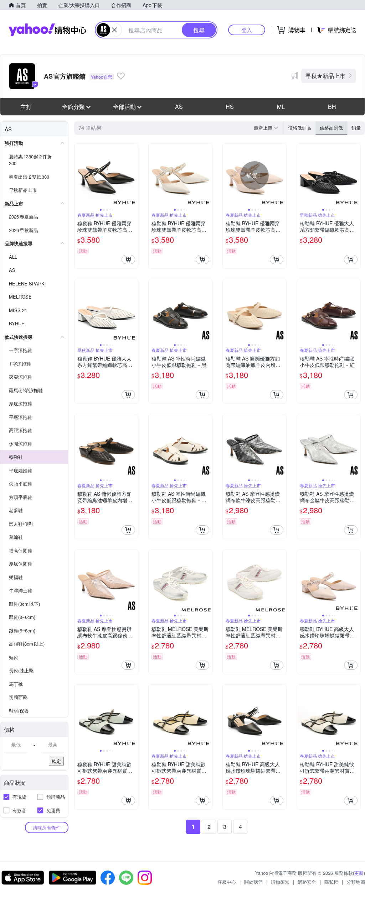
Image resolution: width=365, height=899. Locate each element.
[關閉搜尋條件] (114, 30)
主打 (26, 106)
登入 (246, 29)
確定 (56, 761)
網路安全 (307, 881)
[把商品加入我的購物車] (128, 259)
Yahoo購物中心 (47, 29)
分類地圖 (355, 881)
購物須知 (280, 881)
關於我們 (253, 881)
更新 (359, 872)
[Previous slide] (79, 175)
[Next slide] (133, 175)
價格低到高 (299, 127)
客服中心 (226, 881)
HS (230, 106)
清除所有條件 (47, 827)
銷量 (356, 127)
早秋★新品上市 (325, 76)
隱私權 (331, 881)
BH (332, 106)
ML (281, 106)
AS (179, 106)
